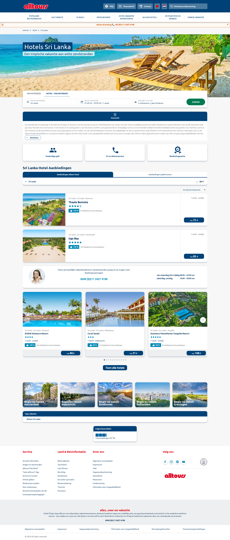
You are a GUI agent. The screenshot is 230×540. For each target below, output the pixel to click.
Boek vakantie (63, 461)
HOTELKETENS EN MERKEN (172, 17)
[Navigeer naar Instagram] (171, 461)
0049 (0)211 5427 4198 (93, 279)
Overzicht (115, 118)
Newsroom (97, 479)
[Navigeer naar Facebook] (165, 461)
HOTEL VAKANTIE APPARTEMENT (126, 17)
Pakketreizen (34, 93)
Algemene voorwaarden (103, 461)
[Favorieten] (157, 6)
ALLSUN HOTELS (150, 17)
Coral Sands (94, 333)
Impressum (97, 464)
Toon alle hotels (115, 367)
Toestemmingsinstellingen (194, 529)
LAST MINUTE (57, 17)
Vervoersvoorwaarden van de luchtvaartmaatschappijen (35, 492)
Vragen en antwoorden (32, 464)
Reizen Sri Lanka (33, 419)
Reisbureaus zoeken (31, 483)
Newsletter (97, 476)
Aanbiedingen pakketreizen (160, 174)
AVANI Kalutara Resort (36, 333)
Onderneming (98, 483)
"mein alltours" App (31, 472)
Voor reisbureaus (30, 487)
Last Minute (63, 468)
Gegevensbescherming (102, 472)
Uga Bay (74, 238)
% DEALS (80, 17)
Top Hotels (62, 464)
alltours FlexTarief (30, 468)
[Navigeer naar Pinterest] (177, 461)
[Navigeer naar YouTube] (183, 461)
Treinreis (61, 487)
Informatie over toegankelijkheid (106, 487)
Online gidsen (28, 479)
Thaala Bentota (78, 202)
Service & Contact (30, 476)
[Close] (227, 24)
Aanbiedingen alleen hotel (68, 174)
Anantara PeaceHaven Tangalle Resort (169, 333)
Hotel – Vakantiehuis (57, 93)
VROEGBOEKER (103, 17)
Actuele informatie (31, 461)
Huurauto (62, 490)
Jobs (95, 468)
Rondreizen (62, 476)
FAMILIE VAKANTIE (196, 17)
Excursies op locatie (66, 479)
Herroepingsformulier (161, 529)
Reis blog (61, 472)
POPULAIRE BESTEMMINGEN (34, 17)
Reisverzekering (64, 483)
